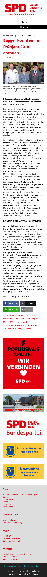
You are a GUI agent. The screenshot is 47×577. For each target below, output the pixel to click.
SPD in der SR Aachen (12, 502)
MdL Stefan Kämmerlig (12, 522)
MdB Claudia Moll (10, 520)
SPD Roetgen (8, 507)
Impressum (29, 566)
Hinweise (23, 568)
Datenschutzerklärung (13, 566)
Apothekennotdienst (11, 556)
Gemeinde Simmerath (12, 541)
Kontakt (39, 566)
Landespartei (8, 499)
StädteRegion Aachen (11, 538)
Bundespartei (8, 497)
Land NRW (7, 536)
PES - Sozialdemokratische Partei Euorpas (20, 494)
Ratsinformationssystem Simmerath (18, 554)
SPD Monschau (9, 504)
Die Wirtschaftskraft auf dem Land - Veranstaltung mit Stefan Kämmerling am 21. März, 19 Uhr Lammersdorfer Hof (22, 318)
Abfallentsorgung (10, 559)
